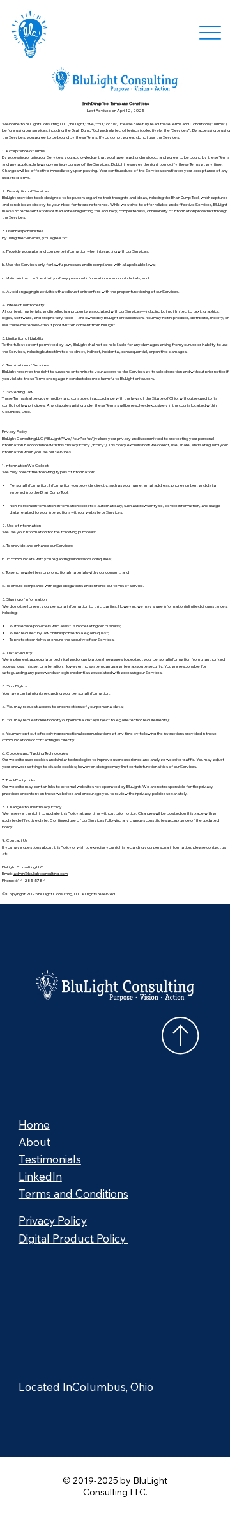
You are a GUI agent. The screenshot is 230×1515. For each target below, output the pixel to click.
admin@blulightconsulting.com (40, 873)
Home (34, 1124)
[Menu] (210, 32)
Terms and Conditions (73, 1193)
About (34, 1142)
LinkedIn (40, 1176)
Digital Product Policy (73, 1238)
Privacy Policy (53, 1220)
